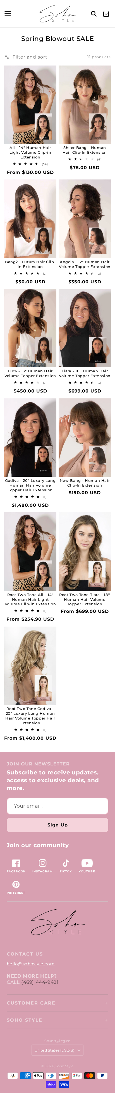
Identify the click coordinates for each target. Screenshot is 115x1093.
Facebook (16, 871)
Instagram (42, 871)
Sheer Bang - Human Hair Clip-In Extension (85, 150)
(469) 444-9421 (39, 982)
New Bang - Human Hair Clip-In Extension (85, 482)
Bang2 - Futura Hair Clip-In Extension (30, 264)
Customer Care (31, 1003)
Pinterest (16, 893)
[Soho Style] (57, 922)
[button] (7, 14)
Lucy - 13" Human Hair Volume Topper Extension (30, 373)
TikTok (66, 871)
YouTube (87, 871)
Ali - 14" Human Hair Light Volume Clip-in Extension (30, 152)
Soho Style (24, 1020)
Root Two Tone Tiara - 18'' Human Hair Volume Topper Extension (84, 599)
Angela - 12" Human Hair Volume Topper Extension (85, 264)
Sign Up (57, 825)
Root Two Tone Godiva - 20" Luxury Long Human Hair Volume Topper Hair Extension (30, 715)
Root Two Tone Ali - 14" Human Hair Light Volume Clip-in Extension (30, 599)
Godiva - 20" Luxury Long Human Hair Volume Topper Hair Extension (30, 485)
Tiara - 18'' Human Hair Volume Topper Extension (85, 373)
